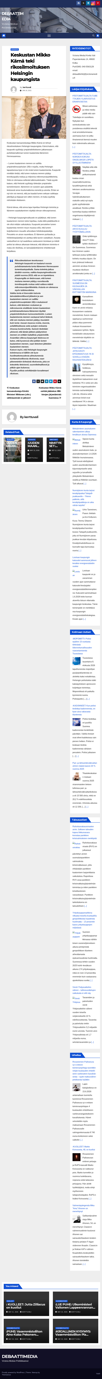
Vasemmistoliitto (13, 1328)
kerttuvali (27, 87)
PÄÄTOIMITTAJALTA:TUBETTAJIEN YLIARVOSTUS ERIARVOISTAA (85, 99)
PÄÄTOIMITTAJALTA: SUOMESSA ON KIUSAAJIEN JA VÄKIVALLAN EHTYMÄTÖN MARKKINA (84, 286)
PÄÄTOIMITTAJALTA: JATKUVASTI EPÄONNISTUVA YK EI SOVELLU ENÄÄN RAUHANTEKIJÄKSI (83, 354)
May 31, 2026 (13, 1312)
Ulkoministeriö (61, 1301)
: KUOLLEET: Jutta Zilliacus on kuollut (25, 1306)
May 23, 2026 (63, 1312)
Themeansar (6, 1375)
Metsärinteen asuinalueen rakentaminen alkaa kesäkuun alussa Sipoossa (84, 432)
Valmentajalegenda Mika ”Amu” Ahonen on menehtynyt (83, 1208)
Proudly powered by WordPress (13, 1372)
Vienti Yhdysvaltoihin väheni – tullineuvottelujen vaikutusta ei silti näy (84, 990)
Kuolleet (10, 1301)
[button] (93, 35)
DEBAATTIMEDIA (19, 1356)
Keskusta (14, 49)
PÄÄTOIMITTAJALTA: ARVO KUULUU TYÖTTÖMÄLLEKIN (82, 229)
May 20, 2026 (13, 1339)
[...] (74, 147)
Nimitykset (53, 439)
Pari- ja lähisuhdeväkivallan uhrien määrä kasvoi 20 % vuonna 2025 (85, 766)
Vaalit (98, 1374)
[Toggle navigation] (49, 36)
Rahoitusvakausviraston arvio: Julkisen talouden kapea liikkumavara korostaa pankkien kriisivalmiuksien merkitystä (85, 832)
